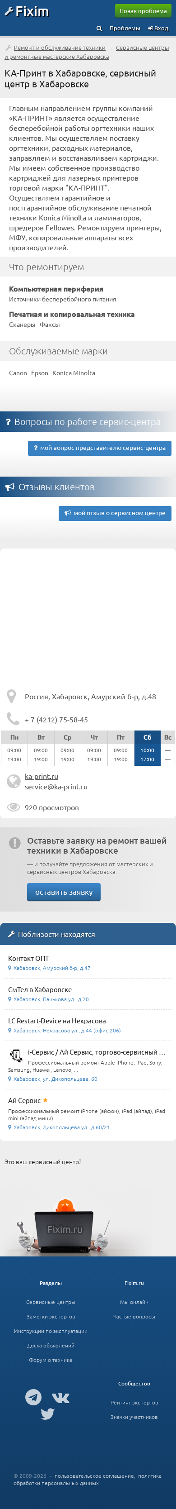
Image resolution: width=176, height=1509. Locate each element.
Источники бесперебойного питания (62, 299)
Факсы (50, 324)
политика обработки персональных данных (88, 1479)
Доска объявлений (50, 1345)
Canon (18, 372)
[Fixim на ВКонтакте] (60, 1396)
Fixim (32, 10)
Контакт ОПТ (28, 958)
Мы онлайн (134, 1301)
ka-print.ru (41, 775)
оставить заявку (64, 891)
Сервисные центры (50, 1301)
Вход (160, 28)
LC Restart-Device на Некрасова (57, 1020)
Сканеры (22, 324)
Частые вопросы (134, 1316)
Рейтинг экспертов (134, 1402)
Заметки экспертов (51, 1316)
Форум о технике (51, 1359)
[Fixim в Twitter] (47, 1413)
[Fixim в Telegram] (33, 1396)
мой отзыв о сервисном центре (118, 512)
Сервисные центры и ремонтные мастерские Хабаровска (87, 52)
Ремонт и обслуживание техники (60, 47)
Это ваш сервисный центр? (43, 1161)
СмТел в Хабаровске (40, 989)
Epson (39, 372)
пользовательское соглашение (94, 1475)
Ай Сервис (24, 1100)
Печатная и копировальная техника (72, 314)
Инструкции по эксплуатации (51, 1330)
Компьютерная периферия (56, 288)
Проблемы (125, 28)
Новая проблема (143, 10)
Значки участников (134, 1416)
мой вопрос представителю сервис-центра (101, 447)
